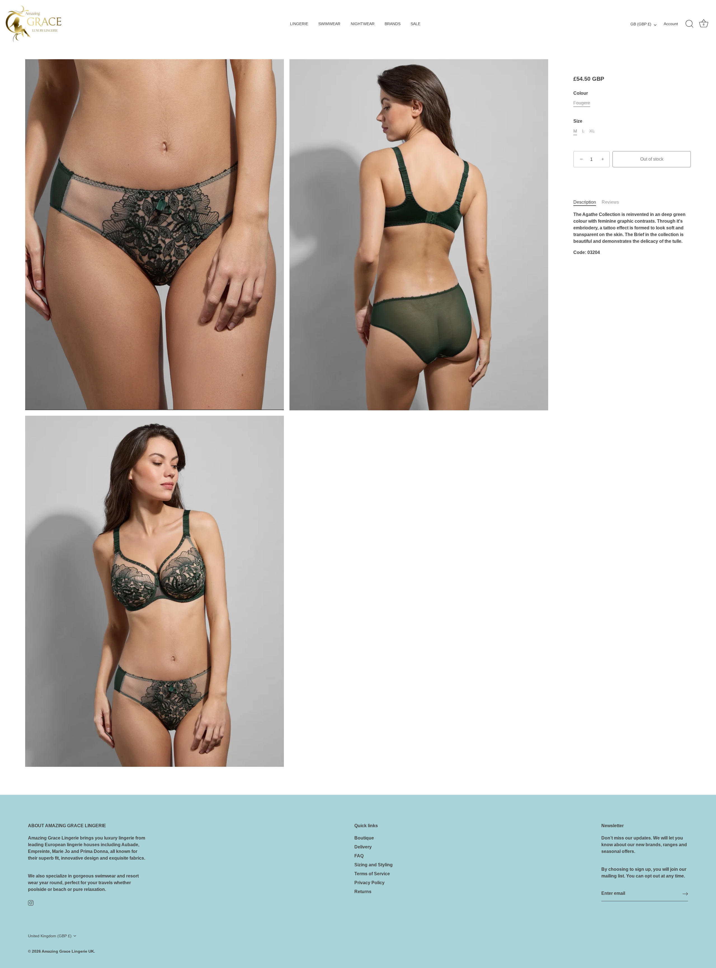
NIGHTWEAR (363, 24)
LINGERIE (299, 24)
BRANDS (393, 24)
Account (671, 24)
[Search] (689, 24)
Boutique (364, 838)
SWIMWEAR (329, 24)
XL (592, 131)
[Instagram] (31, 902)
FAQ (359, 855)
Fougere (581, 103)
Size (577, 121)
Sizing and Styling (373, 864)
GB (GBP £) (640, 24)
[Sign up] (685, 893)
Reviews (610, 202)
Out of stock (651, 159)
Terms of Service (372, 873)
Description (584, 202)
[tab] (587, 202)
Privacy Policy (369, 882)
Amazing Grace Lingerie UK (68, 951)
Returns (362, 891)
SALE (415, 24)
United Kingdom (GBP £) (50, 936)
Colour (580, 93)
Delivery (363, 847)
